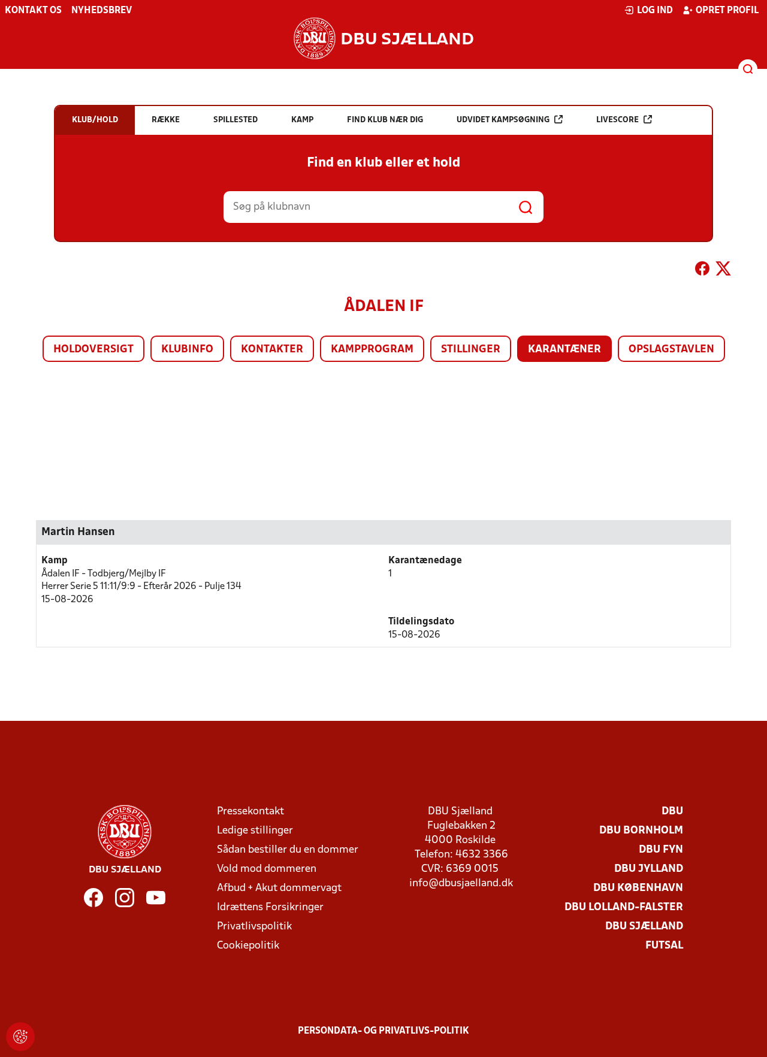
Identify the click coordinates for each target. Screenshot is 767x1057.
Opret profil (727, 11)
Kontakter (272, 350)
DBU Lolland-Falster (623, 907)
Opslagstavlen (671, 350)
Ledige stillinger (255, 831)
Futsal (664, 946)
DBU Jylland (648, 869)
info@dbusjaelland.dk (461, 883)
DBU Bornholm (641, 831)
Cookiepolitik (248, 946)
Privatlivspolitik (254, 927)
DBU (672, 812)
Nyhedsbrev (101, 11)
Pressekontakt (250, 812)
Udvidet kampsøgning (503, 120)
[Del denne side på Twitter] (723, 270)
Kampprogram (372, 350)
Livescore (617, 120)
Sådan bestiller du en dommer (287, 850)
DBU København (638, 888)
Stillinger (470, 350)
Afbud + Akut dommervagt (279, 888)
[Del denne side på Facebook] (702, 270)
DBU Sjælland (644, 927)
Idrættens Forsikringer (270, 907)
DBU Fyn (661, 850)
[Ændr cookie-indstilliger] (20, 1036)
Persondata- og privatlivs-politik (383, 1031)
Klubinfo (187, 350)
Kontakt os (33, 11)
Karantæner (564, 350)
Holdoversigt (93, 350)
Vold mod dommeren (266, 869)
